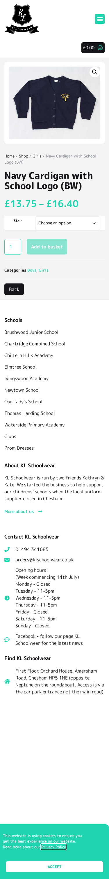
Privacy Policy (53, 846)
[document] (54, 439)
